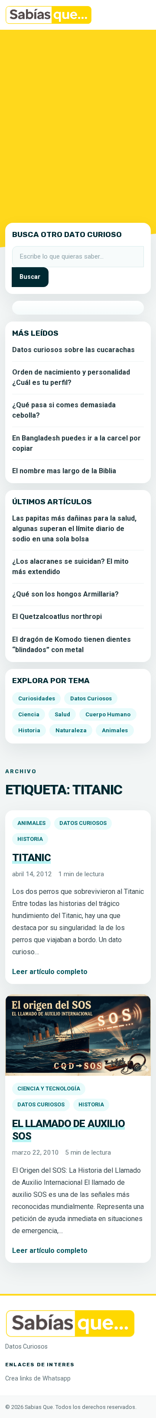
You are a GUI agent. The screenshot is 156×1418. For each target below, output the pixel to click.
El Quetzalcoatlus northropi (57, 616)
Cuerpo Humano (107, 714)
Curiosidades (36, 698)
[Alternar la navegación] (139, 15)
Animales (31, 823)
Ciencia (28, 714)
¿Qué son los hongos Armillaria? (65, 594)
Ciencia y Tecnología (48, 1088)
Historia (30, 839)
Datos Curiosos (83, 823)
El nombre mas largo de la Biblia (64, 471)
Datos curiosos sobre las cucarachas (73, 350)
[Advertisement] (78, 124)
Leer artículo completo (50, 972)
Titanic (31, 858)
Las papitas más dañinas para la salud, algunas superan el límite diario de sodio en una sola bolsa (74, 528)
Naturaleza (71, 730)
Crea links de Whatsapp (38, 1378)
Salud (62, 714)
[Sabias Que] (70, 1322)
